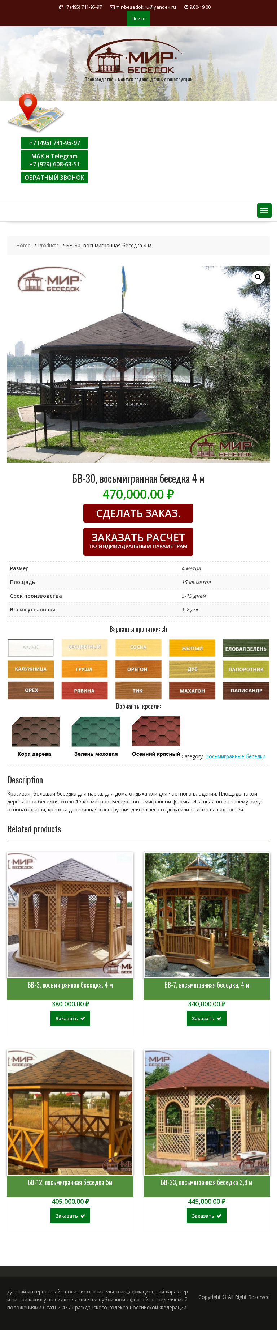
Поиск (138, 18)
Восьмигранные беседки (235, 756)
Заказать (67, 1018)
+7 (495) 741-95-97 (54, 143)
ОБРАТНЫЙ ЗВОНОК (54, 178)
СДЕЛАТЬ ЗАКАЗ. (138, 513)
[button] (264, 210)
